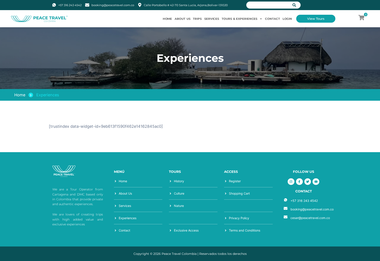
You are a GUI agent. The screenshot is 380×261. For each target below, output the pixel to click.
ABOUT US (182, 18)
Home (19, 95)
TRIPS (197, 18)
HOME (167, 18)
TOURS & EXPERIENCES (239, 18)
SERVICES (211, 18)
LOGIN (287, 18)
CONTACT (272, 18)
